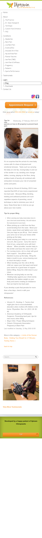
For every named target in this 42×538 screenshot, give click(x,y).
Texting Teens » (10, 341)
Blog (6, 83)
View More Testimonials (12, 407)
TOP (21, 434)
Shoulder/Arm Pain (11, 51)
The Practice (9, 20)
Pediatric (8, 68)
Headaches (9, 39)
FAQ (6, 32)
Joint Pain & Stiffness (12, 62)
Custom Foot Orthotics (13, 29)
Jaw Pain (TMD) (10, 59)
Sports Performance (12, 71)
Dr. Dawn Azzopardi (12, 23)
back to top (8, 346)
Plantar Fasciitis (10, 56)
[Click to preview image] (21, 143)
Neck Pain (8, 42)
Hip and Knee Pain (11, 54)
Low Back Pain (10, 45)
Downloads (9, 86)
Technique (8, 26)
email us (31, 112)
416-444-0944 (20, 112)
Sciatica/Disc (9, 48)
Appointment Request (21, 105)
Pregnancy (9, 65)
